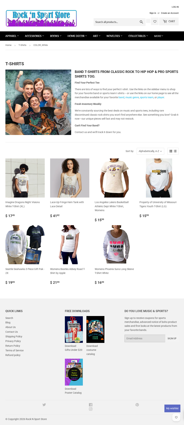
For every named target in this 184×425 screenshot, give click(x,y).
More (157, 36)
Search (9, 318)
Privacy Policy (13, 341)
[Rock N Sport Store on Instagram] (91, 409)
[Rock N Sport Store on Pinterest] (137, 405)
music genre (132, 97)
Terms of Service (14, 350)
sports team (146, 97)
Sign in (153, 13)
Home (8, 45)
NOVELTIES (113, 35)
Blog (7, 322)
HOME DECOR (76, 35)
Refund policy (12, 355)
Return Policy (12, 345)
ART (95, 35)
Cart (171, 21)
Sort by (130, 151)
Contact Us (11, 331)
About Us (10, 327)
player (160, 97)
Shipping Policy (13, 336)
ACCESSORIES (33, 35)
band (121, 97)
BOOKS (54, 35)
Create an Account (170, 13)
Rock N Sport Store (36, 419)
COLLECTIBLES (137, 35)
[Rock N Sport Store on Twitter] (44, 405)
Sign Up (172, 338)
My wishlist (172, 408)
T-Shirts (22, 45)
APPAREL (11, 35)
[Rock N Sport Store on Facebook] (91, 405)
